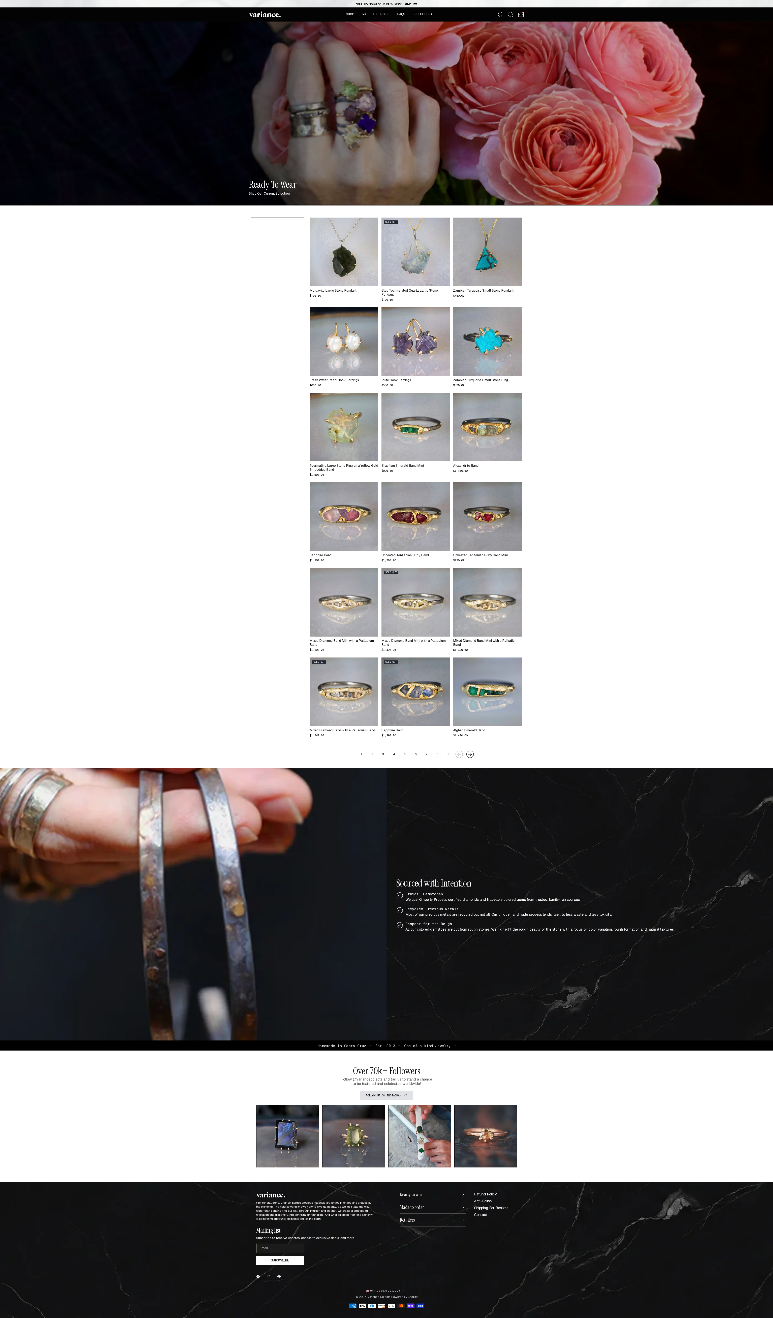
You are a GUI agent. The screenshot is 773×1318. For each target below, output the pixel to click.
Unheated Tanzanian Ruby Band (405, 555)
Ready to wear (412, 1195)
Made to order (412, 1207)
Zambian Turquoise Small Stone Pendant (483, 291)
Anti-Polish (483, 1201)
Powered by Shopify (404, 1297)
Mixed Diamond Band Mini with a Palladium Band (342, 643)
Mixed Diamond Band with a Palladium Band (342, 730)
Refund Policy (485, 1194)
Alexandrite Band (465, 466)
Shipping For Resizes (491, 1208)
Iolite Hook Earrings (396, 380)
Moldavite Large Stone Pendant (333, 291)
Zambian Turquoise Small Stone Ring (480, 380)
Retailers (407, 1220)
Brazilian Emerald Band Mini (402, 466)
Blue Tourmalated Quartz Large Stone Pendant (409, 293)
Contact (480, 1214)
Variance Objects (379, 1297)
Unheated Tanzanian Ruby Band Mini (480, 555)
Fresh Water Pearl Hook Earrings (334, 380)
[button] (350, 14)
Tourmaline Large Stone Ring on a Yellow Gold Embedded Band (344, 468)
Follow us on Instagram (383, 1095)
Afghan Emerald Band (469, 730)
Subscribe (280, 1260)
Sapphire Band (321, 555)
